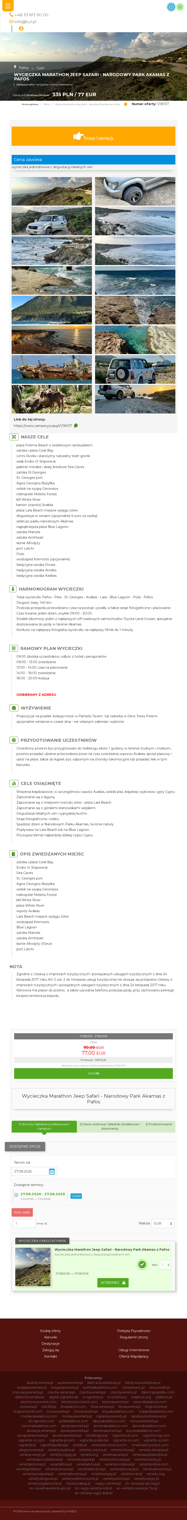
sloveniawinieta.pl (75, 1426)
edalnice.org (141, 1397)
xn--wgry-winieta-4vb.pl (93, 1488)
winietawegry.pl (103, 1474)
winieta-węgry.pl (63, 1455)
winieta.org (89, 1455)
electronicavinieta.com (39, 1402)
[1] (165, 1264)
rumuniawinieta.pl (144, 1421)
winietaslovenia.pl (92, 1469)
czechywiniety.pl (123, 1392)
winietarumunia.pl (59, 1469)
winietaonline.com (153, 1464)
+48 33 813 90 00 (31, 14)
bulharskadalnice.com (100, 1387)
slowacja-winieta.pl (41, 1431)
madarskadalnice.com (156, 1411)
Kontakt (50, 1356)
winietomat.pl (131, 1474)
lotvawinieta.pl (58, 1411)
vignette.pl (27, 1445)
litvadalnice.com (73, 1407)
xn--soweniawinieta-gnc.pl (49, 1488)
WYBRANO (110, 1283)
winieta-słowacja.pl (153, 1450)
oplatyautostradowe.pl (148, 1416)
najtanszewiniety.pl (111, 1416)
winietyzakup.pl (78, 1483)
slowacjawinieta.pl (74, 1431)
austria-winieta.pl (40, 1383)
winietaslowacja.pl (124, 1469)
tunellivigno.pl (97, 1435)
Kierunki (50, 1337)
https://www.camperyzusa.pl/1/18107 (43, 426)
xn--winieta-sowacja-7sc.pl (137, 1488)
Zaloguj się (50, 1350)
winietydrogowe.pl (42, 1479)
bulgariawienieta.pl (32, 1387)
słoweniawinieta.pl (66, 1435)
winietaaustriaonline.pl (149, 1455)
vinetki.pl (80, 1445)
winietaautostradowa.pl (44, 1459)
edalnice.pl (164, 1397)
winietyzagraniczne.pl (45, 1483)
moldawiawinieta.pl (77, 1416)
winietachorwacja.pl (114, 1459)
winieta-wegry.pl (33, 1455)
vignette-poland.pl (94, 1440)
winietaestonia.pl (32, 1464)
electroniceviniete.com (79, 1402)
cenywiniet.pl (159, 1387)
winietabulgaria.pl (81, 1459)
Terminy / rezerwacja (99, 138)
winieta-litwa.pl (122, 1450)
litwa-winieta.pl (102, 1407)
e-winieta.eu (117, 1397)
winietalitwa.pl (61, 1464)
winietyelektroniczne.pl (80, 1479)
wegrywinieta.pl (31, 1450)
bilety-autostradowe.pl (142, 1383)
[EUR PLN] (162, 1223)
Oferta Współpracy (134, 1356)
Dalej (92, 1073)
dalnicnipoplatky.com (158, 1392)
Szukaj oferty (50, 1331)
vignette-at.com (125, 1435)
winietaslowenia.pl (157, 1469)
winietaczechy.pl (148, 1459)
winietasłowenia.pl (72, 1474)
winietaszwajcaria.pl (38, 1474)
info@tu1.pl (25, 21)
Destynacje (51, 1344)
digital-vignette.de (63, 1397)
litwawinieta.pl (130, 1407)
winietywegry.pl (146, 1479)
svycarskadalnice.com (143, 1431)
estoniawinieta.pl (115, 1402)
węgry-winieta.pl (108, 1483)
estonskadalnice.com (150, 1402)
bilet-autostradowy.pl (104, 1383)
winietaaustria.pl (115, 1455)
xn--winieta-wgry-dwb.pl (93, 1493)
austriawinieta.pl (70, 1383)
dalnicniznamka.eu (29, 1397)
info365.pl (49, 1407)
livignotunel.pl (156, 1407)
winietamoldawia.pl (120, 1464)
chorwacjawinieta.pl (27, 1392)
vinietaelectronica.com (109, 1445)
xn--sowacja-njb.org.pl (142, 1483)
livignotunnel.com (28, 1411)
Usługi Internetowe (133, 1350)
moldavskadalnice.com (39, 1416)
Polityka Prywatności (134, 1331)
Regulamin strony (134, 1337)
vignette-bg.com (156, 1435)
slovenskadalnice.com (110, 1426)
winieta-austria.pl (61, 1450)
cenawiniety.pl (133, 1387)
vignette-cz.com (31, 1440)
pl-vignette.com (41, 1421)
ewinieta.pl (28, 1407)
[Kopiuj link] (76, 425)
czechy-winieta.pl (61, 1392)
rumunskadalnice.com (39, 1426)
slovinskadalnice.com (149, 1426)
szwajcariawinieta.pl (32, 1435)
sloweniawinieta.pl (107, 1431)
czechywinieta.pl (93, 1392)
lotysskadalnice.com (118, 1411)
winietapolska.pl (28, 1469)
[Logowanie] (21, 28)
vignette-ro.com (126, 1440)
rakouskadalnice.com (109, 1421)
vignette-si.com (156, 1440)
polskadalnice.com (73, 1421)
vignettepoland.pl (54, 1445)
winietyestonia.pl (116, 1479)
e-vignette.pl (93, 1397)
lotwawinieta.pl (86, 1411)
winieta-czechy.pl (92, 1450)
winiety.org (155, 1474)
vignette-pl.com (62, 1440)
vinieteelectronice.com (150, 1445)
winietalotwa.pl (88, 1464)
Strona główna (30, 104)
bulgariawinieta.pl (65, 1387)
